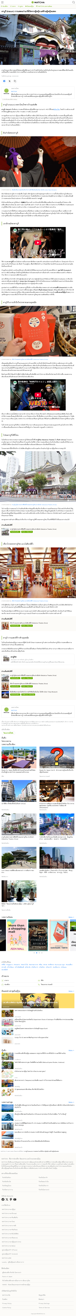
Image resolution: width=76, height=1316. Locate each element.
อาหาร (14, 6)
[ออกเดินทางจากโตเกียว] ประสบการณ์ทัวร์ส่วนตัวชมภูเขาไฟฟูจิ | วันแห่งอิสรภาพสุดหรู (40, 1132)
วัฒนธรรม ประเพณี (46, 984)
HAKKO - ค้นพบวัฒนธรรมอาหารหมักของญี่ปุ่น (16, 1285)
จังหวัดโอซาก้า (43, 1177)
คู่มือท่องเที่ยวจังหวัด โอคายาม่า (11, 1272)
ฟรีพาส (51, 964)
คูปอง (21, 6)
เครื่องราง (57, 967)
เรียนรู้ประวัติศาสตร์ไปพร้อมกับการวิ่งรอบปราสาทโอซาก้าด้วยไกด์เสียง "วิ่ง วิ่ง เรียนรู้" (40, 1114)
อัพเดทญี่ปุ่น (30, 6)
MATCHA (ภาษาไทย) (8, 1221)
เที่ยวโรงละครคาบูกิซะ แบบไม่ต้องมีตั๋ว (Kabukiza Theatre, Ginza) (30, 359)
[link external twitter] (7, 1200)
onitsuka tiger (60, 964)
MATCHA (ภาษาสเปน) (8, 1246)
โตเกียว (42, 967)
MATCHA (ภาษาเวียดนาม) (10, 1238)
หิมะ (41, 964)
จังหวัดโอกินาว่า (43, 1186)
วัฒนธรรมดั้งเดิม (8, 733)
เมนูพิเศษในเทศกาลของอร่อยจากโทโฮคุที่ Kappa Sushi (31, 1028)
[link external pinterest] (11, 1200)
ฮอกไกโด (25, 964)
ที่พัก (4, 964)
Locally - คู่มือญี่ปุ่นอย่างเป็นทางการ (13, 1262)
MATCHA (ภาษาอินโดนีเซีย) (10, 1234)
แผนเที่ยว (69, 964)
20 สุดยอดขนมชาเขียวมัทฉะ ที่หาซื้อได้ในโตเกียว (29, 1089)
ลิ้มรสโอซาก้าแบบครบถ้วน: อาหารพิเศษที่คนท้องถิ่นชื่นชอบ (32, 1141)
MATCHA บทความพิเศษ (45, 6)
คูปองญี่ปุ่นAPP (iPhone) (9, 1250)
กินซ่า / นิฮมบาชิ (27, 532)
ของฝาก (17, 964)
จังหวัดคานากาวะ (7, 1190)
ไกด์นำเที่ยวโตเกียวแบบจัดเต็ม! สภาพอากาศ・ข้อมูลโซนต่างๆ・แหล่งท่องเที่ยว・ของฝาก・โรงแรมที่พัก (56, 838)
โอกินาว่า (35, 967)
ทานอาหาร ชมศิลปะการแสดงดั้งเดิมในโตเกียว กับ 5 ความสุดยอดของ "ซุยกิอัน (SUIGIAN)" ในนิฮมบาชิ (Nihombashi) (56, 805)
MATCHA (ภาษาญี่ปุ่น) (8, 1209)
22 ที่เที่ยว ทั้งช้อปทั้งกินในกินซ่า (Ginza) (14, 803)
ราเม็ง (4, 967)
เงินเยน (64, 967)
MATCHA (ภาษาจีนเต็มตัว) (10, 1217)
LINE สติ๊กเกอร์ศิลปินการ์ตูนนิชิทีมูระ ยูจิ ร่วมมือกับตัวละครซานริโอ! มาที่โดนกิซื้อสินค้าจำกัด (30, 1002)
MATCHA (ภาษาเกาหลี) (9, 1225)
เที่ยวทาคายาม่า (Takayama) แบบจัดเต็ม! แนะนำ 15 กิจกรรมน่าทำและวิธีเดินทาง (38, 1080)
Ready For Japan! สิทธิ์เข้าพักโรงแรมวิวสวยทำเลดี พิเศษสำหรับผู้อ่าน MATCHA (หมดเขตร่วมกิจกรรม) (18, 771)
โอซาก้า (49, 967)
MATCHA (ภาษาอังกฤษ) (9, 1213)
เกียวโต (28, 967)
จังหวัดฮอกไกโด (44, 1181)
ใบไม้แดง (11, 967)
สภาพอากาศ (34, 964)
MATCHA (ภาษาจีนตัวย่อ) (10, 1230)
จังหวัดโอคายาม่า (44, 1190)
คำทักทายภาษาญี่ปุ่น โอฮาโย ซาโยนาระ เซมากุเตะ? (30, 1071)
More (71, 917)
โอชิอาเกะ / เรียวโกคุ (28, 694)
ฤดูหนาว (10, 964)
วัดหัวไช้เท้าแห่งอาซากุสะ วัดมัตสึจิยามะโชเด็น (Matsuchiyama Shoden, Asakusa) (39, 1062)
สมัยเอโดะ (56, 109)
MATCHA (14, 91)
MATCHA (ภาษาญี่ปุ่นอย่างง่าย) (11, 1242)
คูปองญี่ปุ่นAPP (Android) (10, 1254)
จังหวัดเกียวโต (6, 1181)
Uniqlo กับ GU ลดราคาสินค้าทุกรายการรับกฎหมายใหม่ (31, 1037)
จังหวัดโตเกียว (15, 532)
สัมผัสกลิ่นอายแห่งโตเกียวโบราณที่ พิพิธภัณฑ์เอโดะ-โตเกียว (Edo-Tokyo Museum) (34, 190)
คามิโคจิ (5, 969)
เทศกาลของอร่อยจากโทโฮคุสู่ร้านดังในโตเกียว (29, 1010)
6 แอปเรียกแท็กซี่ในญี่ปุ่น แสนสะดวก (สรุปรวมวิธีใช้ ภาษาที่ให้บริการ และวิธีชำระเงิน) (40, 1053)
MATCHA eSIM (6, 1258)
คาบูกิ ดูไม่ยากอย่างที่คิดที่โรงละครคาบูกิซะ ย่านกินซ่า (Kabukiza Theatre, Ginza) (34, 504)
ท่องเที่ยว (5, 6)
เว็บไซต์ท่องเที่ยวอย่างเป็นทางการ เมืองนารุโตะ (16, 1280)
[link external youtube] (15, 1200)
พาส (46, 964)
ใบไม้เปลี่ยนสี (20, 967)
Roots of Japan (7, 1276)
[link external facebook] (3, 1200)
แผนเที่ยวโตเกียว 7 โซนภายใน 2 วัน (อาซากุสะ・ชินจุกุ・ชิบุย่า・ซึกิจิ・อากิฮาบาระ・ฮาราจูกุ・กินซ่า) (56, 871)
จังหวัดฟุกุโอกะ (6, 1186)
